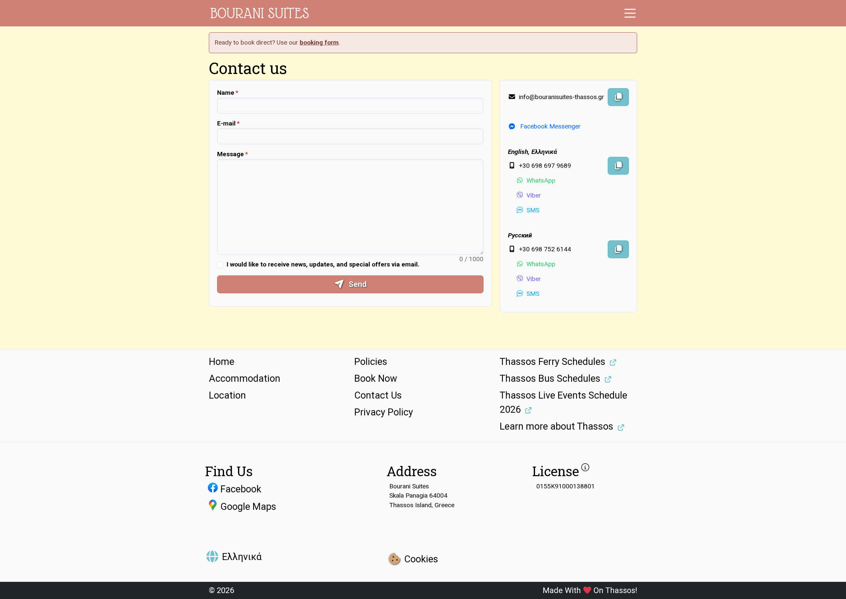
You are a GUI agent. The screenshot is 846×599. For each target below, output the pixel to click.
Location (227, 395)
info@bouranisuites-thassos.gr (560, 97)
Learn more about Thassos (556, 426)
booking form (319, 42)
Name (225, 92)
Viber (533, 195)
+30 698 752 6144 (544, 249)
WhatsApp (541, 180)
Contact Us (378, 395)
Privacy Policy (383, 412)
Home (221, 361)
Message (230, 154)
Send (357, 284)
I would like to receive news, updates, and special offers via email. (323, 264)
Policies (370, 361)
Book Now (375, 378)
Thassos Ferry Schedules (552, 361)
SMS (532, 210)
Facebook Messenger (550, 126)
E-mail (226, 123)
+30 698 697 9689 (544, 165)
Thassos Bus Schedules (550, 378)
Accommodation (244, 378)
